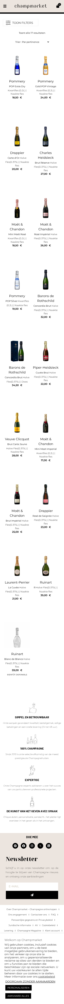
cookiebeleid (46, 976)
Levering (8, 930)
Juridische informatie (20, 925)
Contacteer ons (39, 914)
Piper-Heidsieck (45, 368)
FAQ (53, 914)
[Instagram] (32, 846)
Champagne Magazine (29, 930)
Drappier (17, 153)
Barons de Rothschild (45, 298)
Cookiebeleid (48, 925)
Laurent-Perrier (17, 582)
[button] (5, 6)
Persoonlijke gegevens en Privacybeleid (32, 920)
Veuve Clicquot (17, 439)
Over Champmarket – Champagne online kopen (31, 909)
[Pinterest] (15, 846)
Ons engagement (17, 914)
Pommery (17, 81)
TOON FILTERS (22, 23)
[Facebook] (23, 846)
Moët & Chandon (17, 226)
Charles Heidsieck (46, 155)
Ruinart (46, 582)
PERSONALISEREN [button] (18, 987)
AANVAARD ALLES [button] (18, 995)
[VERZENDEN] (32, 895)
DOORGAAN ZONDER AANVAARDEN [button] (30, 981)
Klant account (52, 930)
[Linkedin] (49, 846)
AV (36, 925)
